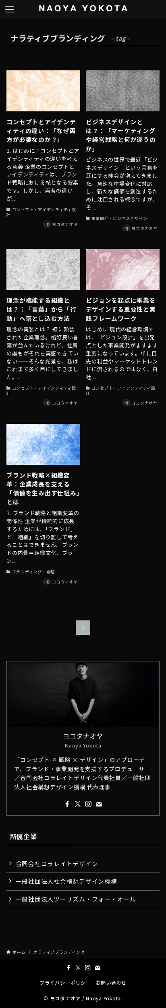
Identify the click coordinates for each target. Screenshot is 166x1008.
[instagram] (88, 804)
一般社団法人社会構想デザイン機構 (66, 881)
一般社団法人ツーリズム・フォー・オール (76, 899)
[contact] (99, 804)
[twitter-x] (78, 804)
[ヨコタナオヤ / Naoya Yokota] (83, 9)
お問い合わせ (111, 982)
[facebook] (67, 804)
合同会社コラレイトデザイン (57, 863)
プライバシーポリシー (65, 982)
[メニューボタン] (9, 9)
